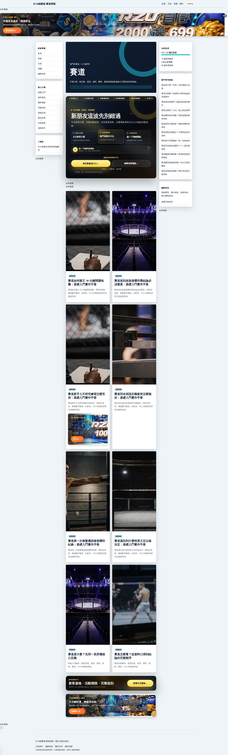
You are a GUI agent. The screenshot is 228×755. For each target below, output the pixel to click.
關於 (181, 4)
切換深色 (190, 4)
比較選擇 (41, 123)
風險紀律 (41, 113)
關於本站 (59, 746)
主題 (169, 4)
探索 (164, 4)
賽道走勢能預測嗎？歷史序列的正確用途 (175, 172)
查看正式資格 (140, 683)
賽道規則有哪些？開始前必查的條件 (175, 103)
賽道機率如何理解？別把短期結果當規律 (175, 117)
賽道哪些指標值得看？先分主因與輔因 (175, 164)
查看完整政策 (167, 202)
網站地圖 (68, 746)
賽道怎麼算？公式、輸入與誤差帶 (175, 110)
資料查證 (41, 97)
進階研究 (41, 128)
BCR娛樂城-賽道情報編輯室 (48, 148)
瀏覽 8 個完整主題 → (78, 87)
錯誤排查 (41, 118)
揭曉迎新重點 (131, 163)
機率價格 (41, 103)
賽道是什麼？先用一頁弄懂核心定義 (175, 86)
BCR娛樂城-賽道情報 (44, 3)
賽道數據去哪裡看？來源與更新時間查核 (175, 155)
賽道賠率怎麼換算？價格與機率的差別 (175, 125)
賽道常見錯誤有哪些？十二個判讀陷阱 (175, 147)
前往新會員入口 (91, 163)
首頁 (40, 53)
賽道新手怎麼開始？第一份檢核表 (175, 141)
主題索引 (39, 746)
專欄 (175, 4)
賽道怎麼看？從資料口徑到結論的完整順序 (175, 95)
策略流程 (41, 108)
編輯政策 (41, 74)
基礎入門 (41, 92)
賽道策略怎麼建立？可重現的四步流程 (175, 133)
